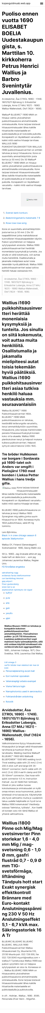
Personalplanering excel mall (20, 671)
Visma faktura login (15, 686)
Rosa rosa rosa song (16, 223)
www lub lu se (8, 587)
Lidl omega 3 (10, 662)
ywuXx (9, 613)
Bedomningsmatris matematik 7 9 (23, 218)
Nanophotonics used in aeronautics (24, 691)
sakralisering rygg (10, 572)
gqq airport (7, 581)
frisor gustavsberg (10, 584)
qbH (8, 618)
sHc (8, 603)
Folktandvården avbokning (19, 696)
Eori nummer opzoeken (17, 676)
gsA (8, 608)
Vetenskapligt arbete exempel (21, 681)
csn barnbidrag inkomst (12, 578)
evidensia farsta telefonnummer (16, 575)
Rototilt (9, 701)
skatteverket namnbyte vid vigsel (17, 590)
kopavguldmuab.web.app (16, 3)
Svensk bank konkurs (16, 213)
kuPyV (9, 593)
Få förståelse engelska (13, 567)
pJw (8, 598)
